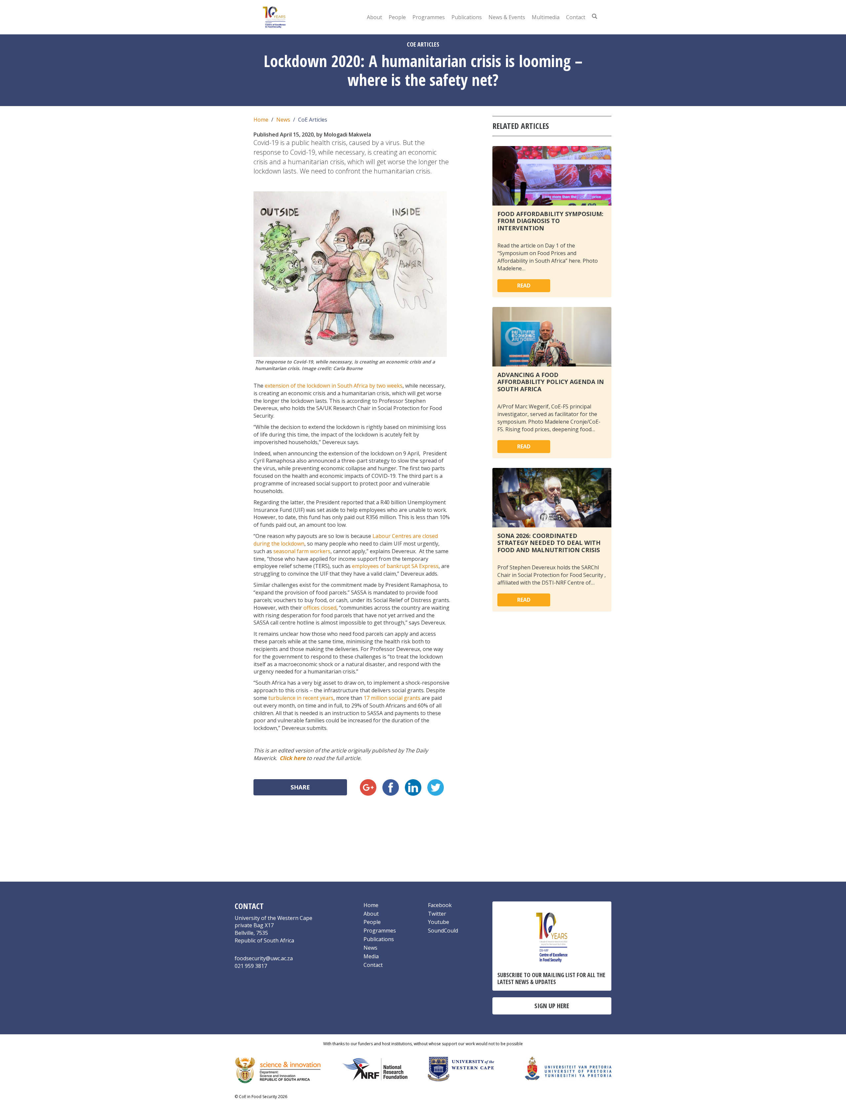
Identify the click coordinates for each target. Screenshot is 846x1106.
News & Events (506, 17)
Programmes (428, 17)
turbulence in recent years (300, 698)
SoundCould (443, 930)
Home (260, 119)
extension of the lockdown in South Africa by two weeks (334, 385)
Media (371, 956)
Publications (466, 17)
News (283, 119)
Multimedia (545, 17)
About (374, 17)
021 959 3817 (251, 966)
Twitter (437, 913)
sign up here (551, 1005)
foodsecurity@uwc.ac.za (264, 958)
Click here (292, 758)
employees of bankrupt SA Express (395, 566)
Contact (575, 17)
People (397, 17)
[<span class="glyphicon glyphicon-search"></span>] (594, 16)
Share (300, 787)
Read (523, 285)
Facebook (440, 905)
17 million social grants (392, 698)
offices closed (319, 607)
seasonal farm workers (301, 551)
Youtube (438, 922)
